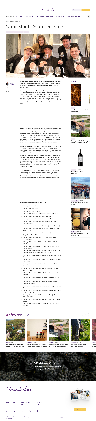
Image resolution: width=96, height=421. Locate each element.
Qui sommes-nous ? (26, 403)
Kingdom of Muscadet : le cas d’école (79, 203)
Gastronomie (60, 16)
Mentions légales (55, 417)
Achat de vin (30, 342)
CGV (38, 404)
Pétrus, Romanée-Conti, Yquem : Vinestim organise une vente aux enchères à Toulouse (36, 345)
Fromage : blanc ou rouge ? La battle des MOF (79, 234)
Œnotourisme (40, 16)
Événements (50, 16)
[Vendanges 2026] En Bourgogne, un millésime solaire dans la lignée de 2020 (80, 141)
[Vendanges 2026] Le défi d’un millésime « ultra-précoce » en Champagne (14, 345)
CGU (22, 404)
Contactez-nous (11, 403)
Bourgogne (73, 138)
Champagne (8, 342)
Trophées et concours (73, 16)
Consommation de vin (74, 200)
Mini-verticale (73, 169)
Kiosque (39, 403)
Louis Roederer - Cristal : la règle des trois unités (80, 110)
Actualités (19, 16)
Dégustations (29, 16)
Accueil (7, 21)
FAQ (7, 404)
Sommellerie (27, 31)
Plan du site (48, 417)
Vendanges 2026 (73, 342)
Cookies (61, 417)
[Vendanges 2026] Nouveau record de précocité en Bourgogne (78, 345)
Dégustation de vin (9, 31)
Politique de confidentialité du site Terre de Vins (72, 417)
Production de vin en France (18, 31)
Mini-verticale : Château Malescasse (77, 172)
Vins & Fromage (73, 231)
